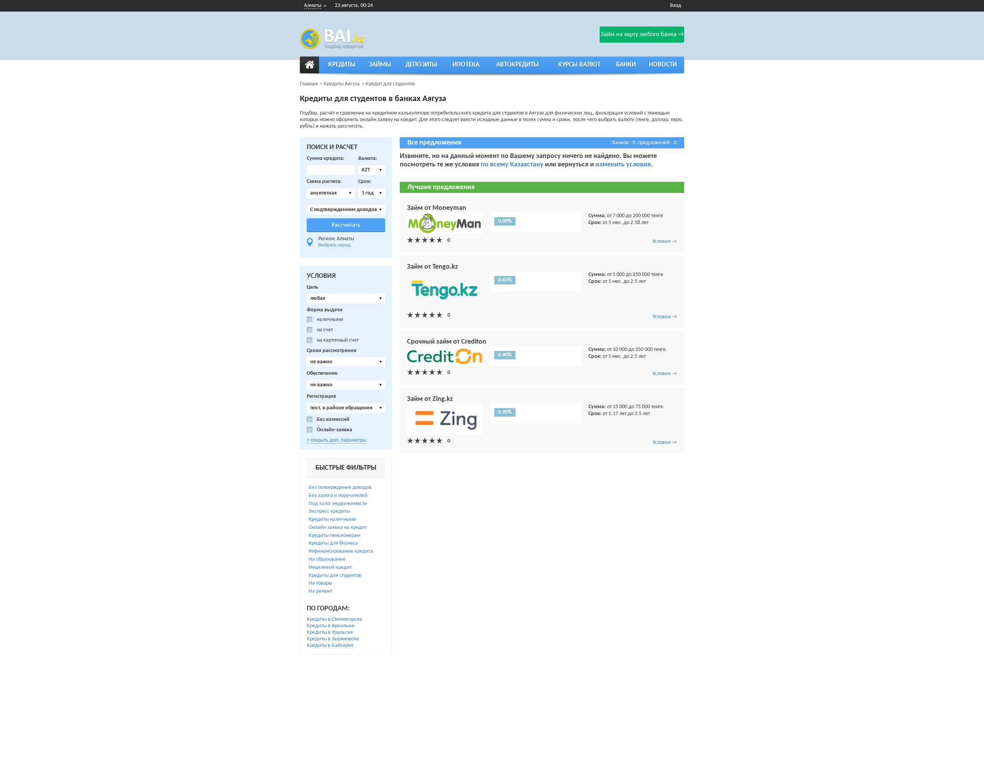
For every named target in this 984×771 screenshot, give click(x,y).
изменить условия (623, 164)
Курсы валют (579, 64)
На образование (327, 559)
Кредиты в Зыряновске (333, 639)
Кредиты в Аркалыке (330, 626)
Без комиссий (333, 419)
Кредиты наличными (332, 519)
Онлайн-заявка (334, 430)
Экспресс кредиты (329, 511)
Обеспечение (322, 373)
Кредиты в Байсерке (330, 645)
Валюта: (367, 158)
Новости (663, 64)
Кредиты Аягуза (342, 84)
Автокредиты (517, 64)
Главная (309, 84)
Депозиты (421, 64)
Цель (312, 287)
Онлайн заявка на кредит (338, 527)
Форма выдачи (324, 310)
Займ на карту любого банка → (642, 35)
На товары (320, 583)
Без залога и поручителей (338, 495)
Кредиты (342, 64)
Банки (626, 64)
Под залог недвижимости (338, 504)
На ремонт (320, 591)
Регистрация (321, 396)
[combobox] (371, 170)
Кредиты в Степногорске (334, 619)
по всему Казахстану (512, 164)
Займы (380, 64)
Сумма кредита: (325, 158)
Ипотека (465, 64)
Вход (675, 5)
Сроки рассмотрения (331, 351)
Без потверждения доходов (340, 487)
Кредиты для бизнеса (333, 543)
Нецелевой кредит (330, 567)
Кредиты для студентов (335, 575)
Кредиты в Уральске (330, 632)
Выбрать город (334, 245)
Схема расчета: (324, 181)
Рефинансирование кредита (341, 551)
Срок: (364, 181)
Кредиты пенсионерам (334, 535)
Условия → (664, 241)
